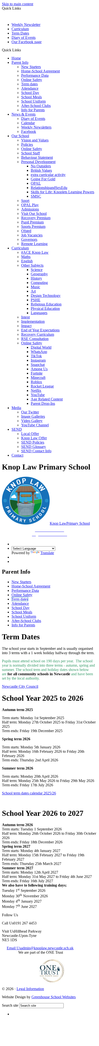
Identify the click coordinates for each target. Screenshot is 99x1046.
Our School (20, 136)
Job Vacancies (32, 235)
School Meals (31, 97)
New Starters (31, 67)
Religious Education (46, 304)
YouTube (38, 395)
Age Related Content (47, 399)
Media (16, 408)
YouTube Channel (35, 425)
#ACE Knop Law (35, 252)
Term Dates (20, 33)
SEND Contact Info (36, 451)
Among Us (39, 369)
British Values (41, 170)
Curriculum (20, 29)
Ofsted (26, 231)
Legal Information (30, 989)
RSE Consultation (35, 339)
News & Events (24, 114)
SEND (17, 429)
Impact (26, 326)
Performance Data (35, 75)
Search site (10, 1005)
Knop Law (61, 528)
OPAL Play (30, 205)
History (36, 278)
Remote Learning (34, 244)
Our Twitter (30, 412)
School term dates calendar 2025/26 (29, 793)
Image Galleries (33, 416)
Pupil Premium (32, 222)
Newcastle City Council (20, 686)
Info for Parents (33, 110)
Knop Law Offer (34, 438)
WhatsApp (39, 352)
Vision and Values (35, 140)
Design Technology (46, 296)
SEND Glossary (33, 447)
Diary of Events (24, 37)
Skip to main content (17, 4)
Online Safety (31, 80)
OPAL (36, 183)
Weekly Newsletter (26, 25)
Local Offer (30, 434)
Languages (39, 313)
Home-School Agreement (40, 71)
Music (35, 287)
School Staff (30, 153)
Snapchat (38, 365)
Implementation (33, 321)
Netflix (36, 390)
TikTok (36, 356)
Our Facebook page (27, 42)
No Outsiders (41, 166)
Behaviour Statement (37, 157)
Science (37, 270)
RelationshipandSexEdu (49, 188)
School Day (30, 93)
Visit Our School (34, 214)
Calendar (28, 123)
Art (33, 291)
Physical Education (45, 308)
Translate (47, 553)
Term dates (29, 84)
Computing (39, 283)
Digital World (41, 347)
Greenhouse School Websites (53, 997)
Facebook (28, 131)
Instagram (38, 360)
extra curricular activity (48, 175)
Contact (17, 455)
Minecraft (38, 378)
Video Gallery (32, 421)
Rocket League (42, 386)
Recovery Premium (35, 218)
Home (16, 58)
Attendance (29, 88)
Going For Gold (43, 179)
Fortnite (37, 373)
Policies (27, 144)
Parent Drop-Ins (43, 403)
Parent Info (20, 62)
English (27, 261)
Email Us (40, 948)
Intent (25, 317)
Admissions (30, 209)
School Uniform (33, 101)
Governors (29, 239)
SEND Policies (32, 442)
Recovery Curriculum (37, 334)
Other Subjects (32, 265)
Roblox (36, 382)
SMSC (36, 196)
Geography (39, 274)
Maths (26, 257)
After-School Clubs (36, 106)
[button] (23, 49)
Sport (25, 201)
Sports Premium (33, 226)
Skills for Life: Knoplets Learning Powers (62, 192)
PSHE (35, 300)
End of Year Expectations (40, 330)
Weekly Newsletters (36, 127)
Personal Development (38, 162)
